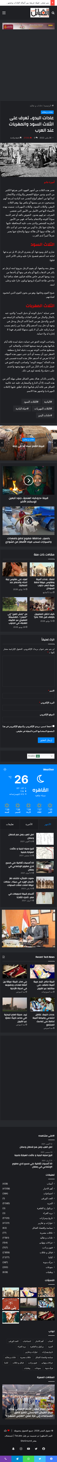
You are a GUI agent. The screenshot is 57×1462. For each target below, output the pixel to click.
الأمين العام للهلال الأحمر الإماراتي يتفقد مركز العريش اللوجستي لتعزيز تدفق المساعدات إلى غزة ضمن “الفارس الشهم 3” (29, 1412)
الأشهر (47, 824)
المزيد (50, 1203)
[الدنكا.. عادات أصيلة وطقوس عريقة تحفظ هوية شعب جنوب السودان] (42, 569)
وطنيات (49, 1272)
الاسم (51, 690)
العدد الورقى (47, 1198)
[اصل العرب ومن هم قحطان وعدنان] (45, 839)
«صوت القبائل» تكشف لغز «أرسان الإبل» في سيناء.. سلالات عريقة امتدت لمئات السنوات (19, 881)
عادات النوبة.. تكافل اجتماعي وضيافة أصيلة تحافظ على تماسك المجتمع (43, 1020)
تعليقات (10, 824)
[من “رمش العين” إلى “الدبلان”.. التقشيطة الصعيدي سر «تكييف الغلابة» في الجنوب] (15, 604)
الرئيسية (48, 105)
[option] (28, 443)
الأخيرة (29, 824)
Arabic (32, 756)
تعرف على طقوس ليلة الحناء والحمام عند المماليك (16, 582)
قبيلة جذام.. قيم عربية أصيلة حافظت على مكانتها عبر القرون (44, 985)
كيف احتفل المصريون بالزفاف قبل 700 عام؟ (44, 615)
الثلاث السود (30, 401)
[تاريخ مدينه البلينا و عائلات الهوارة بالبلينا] (45, 853)
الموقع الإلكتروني (47, 714)
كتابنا (50, 1257)
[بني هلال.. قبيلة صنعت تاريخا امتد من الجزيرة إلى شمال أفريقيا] (46, 1292)
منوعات (49, 1267)
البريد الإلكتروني (46, 702)
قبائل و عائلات (46, 1252)
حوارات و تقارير (45, 1223)
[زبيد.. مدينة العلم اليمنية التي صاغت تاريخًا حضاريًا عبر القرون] (15, 1004)
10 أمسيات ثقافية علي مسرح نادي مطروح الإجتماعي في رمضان (20, 866)
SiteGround (26, 1440)
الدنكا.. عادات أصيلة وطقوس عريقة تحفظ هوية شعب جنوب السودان (44, 583)
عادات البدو (44, 415)
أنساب (50, 1183)
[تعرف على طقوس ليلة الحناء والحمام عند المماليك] (15, 569)
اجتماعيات (48, 1193)
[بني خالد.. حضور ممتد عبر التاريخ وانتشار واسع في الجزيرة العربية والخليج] (10, 1304)
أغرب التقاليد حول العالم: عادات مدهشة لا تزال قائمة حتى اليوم (28, 446)
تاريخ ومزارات (46, 1218)
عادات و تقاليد (36, 105)
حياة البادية (21, 408)
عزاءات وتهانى (46, 1242)
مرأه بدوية (48, 1262)
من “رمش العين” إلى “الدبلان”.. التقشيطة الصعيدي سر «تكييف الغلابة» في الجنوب (17, 618)
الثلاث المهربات (42, 408)
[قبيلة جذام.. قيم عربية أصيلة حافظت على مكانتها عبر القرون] (42, 971)
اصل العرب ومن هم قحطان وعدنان (21, 836)
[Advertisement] (28, 64)
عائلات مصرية (46, 1233)
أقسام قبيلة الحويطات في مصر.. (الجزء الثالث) (21, 895)
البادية (47, 401)
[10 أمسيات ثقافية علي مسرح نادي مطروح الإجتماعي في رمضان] (45, 867)
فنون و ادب (47, 1247)
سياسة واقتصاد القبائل (42, 1228)
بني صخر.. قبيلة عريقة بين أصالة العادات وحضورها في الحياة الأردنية (15, 985)
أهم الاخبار (48, 1188)
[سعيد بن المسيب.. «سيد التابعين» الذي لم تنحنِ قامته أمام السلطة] (10, 1317)
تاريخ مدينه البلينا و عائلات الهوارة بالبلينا (22, 850)
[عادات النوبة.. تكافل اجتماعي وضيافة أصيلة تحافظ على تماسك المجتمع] (42, 1004)
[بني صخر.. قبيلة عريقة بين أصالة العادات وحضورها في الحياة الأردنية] (15, 971)
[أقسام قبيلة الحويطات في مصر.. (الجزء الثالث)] (45, 898)
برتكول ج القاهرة (45, 1208)
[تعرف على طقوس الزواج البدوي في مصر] (28, 1315)
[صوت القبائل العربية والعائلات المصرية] (39, 12)
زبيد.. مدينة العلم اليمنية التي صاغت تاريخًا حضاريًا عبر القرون (15, 1018)
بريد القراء (48, 1213)
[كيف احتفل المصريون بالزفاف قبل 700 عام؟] (42, 604)
